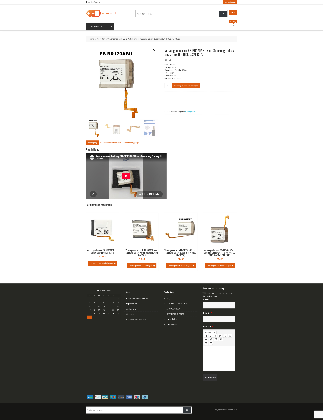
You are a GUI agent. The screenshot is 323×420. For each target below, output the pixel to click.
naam (206, 299)
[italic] (211, 336)
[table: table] (221, 339)
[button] (154, 50)
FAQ (168, 298)
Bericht (208, 326)
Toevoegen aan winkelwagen (186, 86)
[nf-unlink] (216, 339)
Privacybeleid (172, 319)
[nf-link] (211, 339)
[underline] (215, 336)
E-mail (207, 312)
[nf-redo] (211, 343)
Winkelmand (131, 309)
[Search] (223, 14)
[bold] (206, 336)
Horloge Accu (190, 111)
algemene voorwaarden (136, 319)
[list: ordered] (225, 336)
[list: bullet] (230, 336)
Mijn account (131, 304)
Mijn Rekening (230, 2)
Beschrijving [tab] (92, 142)
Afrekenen (130, 314)
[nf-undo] (206, 343)
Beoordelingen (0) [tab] (131, 142)
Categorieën (96, 26)
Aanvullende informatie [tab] (110, 142)
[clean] (220, 336)
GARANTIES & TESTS (175, 314)
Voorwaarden (172, 324)
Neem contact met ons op (137, 298)
